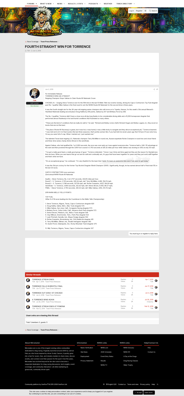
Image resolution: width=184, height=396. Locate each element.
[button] (36, 3)
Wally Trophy (128, 365)
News (59, 4)
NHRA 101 (127, 352)
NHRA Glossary (129, 348)
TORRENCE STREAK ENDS (43, 279)
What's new (46, 4)
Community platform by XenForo (46, 384)
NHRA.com (104, 348)
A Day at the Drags (130, 356)
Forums (30, 4)
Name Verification (87, 348)
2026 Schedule (106, 352)
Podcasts (93, 4)
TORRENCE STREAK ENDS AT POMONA (48, 306)
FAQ (149, 348)
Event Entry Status (107, 356)
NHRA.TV (104, 365)
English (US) (112, 384)
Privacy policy (145, 384)
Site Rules (84, 352)
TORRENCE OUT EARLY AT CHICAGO (47, 293)
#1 (157, 89)
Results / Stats (75, 4)
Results (103, 361)
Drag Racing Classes (131, 361)
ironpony (150, 302)
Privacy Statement (87, 361)
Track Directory (124, 4)
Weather (108, 4)
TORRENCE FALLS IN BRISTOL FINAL (47, 286)
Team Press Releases (52, 282)
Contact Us (151, 352)
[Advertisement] (90, 69)
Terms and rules (133, 384)
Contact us (122, 384)
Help (153, 384)
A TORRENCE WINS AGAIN (43, 300)
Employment (85, 356)
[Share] (154, 89)
